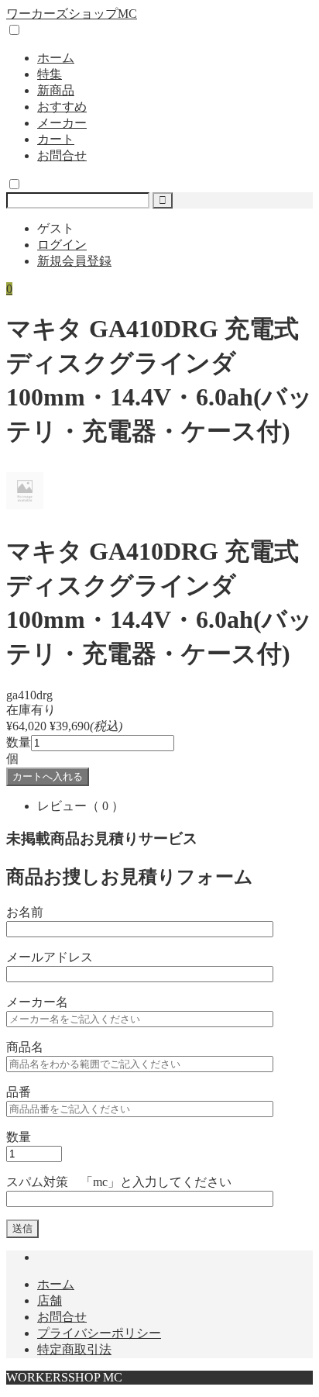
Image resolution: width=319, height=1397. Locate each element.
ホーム (55, 57)
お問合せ (62, 155)
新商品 (55, 90)
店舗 (49, 1300)
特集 (49, 74)
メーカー (62, 122)
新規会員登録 (74, 260)
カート (55, 139)
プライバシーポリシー (99, 1333)
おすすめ (62, 106)
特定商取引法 (74, 1349)
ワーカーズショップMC (71, 13)
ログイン (62, 244)
